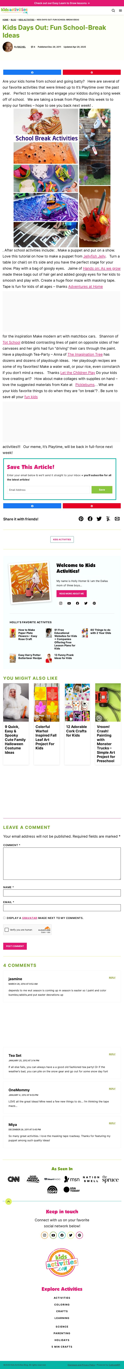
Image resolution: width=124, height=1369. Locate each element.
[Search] (113, 10)
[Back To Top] (8, 1201)
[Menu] (120, 10)
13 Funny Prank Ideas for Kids (64, 656)
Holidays (62, 1340)
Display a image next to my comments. (45, 918)
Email (8, 902)
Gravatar (29, 918)
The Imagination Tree (85, 354)
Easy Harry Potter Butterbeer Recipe (30, 656)
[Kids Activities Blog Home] (14, 10)
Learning (62, 1318)
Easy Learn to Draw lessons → (71, 3)
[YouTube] (69, 603)
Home (5, 19)
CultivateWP (114, 1365)
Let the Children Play (77, 373)
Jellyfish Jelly (94, 256)
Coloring (62, 1304)
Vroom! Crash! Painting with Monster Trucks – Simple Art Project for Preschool (106, 744)
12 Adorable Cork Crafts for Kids (76, 731)
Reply (112, 977)
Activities (62, 1297)
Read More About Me (71, 593)
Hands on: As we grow (102, 268)
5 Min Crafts (62, 1346)
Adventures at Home (85, 286)
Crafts (62, 1311)
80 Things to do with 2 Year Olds (100, 631)
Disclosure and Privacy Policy (81, 1365)
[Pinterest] (94, 603)
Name (8, 887)
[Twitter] (85, 603)
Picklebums (85, 385)
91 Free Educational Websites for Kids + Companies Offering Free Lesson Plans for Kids (65, 639)
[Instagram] (60, 603)
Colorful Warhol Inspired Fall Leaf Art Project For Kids (46, 737)
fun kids (31, 397)
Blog (13, 19)
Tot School (11, 342)
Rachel (21, 47)
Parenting (62, 1333)
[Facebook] (77, 603)
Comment (12, 845)
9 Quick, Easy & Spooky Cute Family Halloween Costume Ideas (15, 739)
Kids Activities (26, 19)
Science (62, 1326)
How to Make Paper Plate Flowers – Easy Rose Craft (27, 634)
